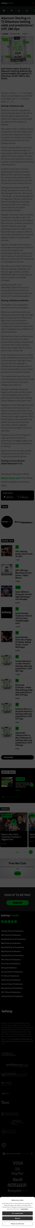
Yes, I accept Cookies (17, 1213)
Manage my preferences (17, 1223)
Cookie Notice (24, 1209)
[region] (17, 1212)
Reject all (17, 1218)
